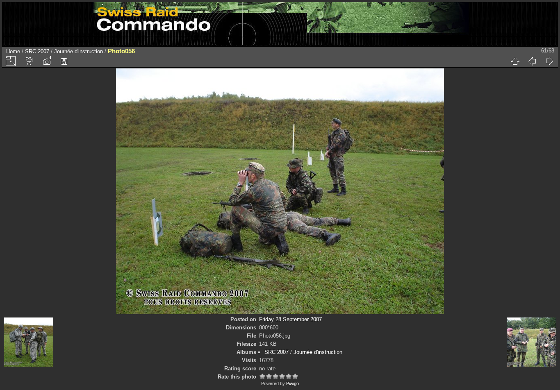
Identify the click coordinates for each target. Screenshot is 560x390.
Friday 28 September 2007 (290, 319)
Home (13, 51)
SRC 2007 (37, 51)
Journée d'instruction (78, 51)
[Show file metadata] (46, 61)
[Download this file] (64, 61)
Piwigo (292, 383)
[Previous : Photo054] (532, 61)
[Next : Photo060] (549, 61)
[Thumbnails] (515, 61)
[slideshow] (29, 61)
